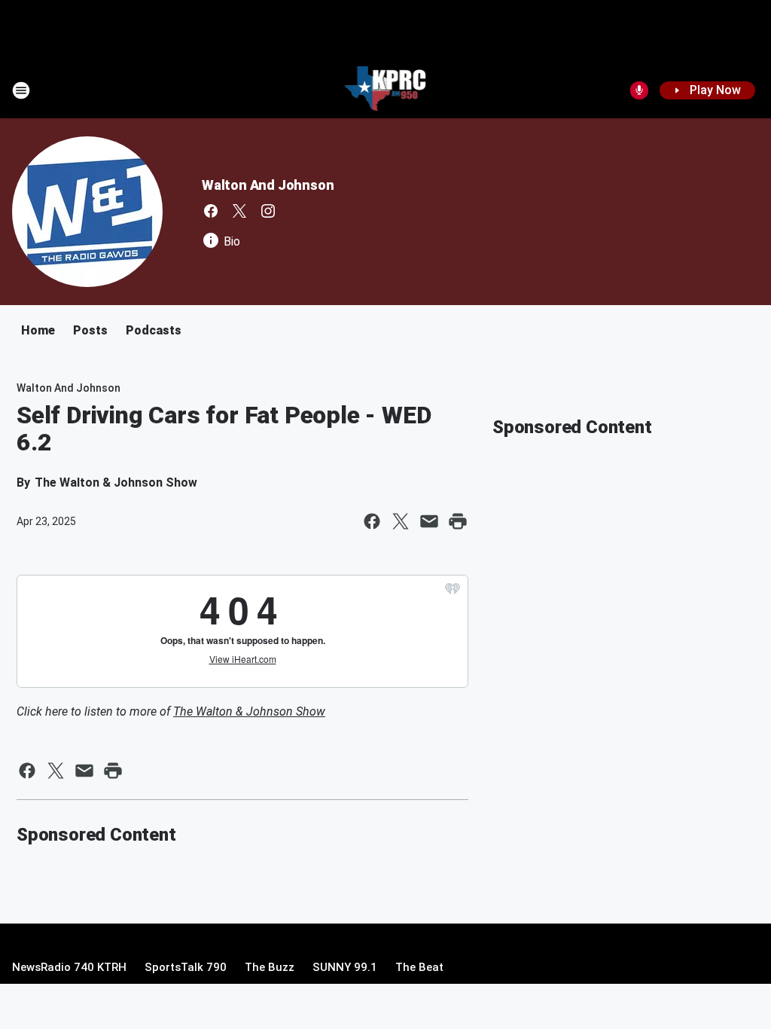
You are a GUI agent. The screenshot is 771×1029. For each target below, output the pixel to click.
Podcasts (153, 330)
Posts (90, 330)
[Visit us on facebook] (211, 211)
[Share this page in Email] (429, 521)
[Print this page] (457, 521)
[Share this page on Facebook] (371, 521)
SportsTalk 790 (186, 967)
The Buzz (269, 967)
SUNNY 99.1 (344, 967)
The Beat (419, 967)
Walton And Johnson (268, 185)
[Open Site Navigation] (21, 90)
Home (38, 330)
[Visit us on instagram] (268, 211)
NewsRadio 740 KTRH (69, 967)
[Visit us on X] (239, 211)
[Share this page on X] (400, 521)
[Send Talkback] (639, 90)
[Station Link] (386, 90)
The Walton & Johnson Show (249, 711)
